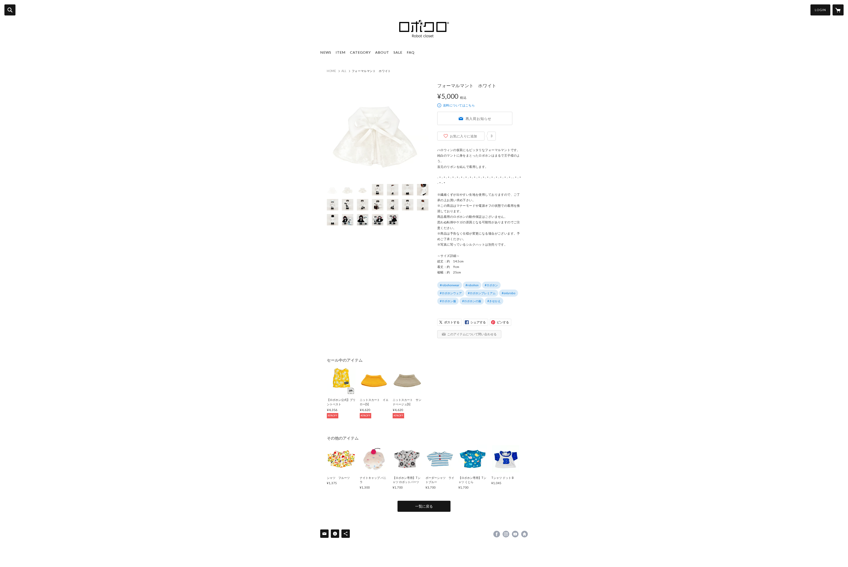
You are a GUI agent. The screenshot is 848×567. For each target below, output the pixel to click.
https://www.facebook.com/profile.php (496, 534)
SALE (398, 52)
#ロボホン (491, 285)
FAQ (411, 52)
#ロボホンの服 (471, 301)
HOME (331, 71)
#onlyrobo (508, 293)
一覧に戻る (424, 506)
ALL (343, 71)
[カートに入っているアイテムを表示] (838, 9)
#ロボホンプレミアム (482, 293)
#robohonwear (449, 285)
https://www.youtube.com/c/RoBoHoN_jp (515, 534)
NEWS (325, 52)
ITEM (341, 52)
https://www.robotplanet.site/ (524, 534)
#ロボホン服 (448, 301)
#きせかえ (494, 301)
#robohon (472, 285)
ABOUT (382, 52)
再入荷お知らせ (479, 118)
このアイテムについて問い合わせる (472, 334)
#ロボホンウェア (451, 293)
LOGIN (820, 10)
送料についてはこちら (459, 105)
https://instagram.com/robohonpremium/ (506, 534)
